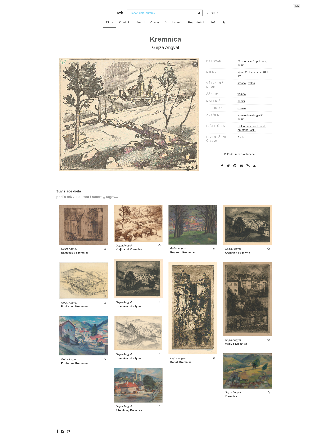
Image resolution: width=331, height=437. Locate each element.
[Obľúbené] (224, 23)
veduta (242, 93)
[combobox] (165, 13)
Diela (109, 22)
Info (214, 22)
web (120, 12)
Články (155, 22)
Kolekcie (125, 22)
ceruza (242, 108)
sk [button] (297, 5)
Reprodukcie (197, 22)
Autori (140, 22)
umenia (212, 12)
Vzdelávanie (174, 22)
